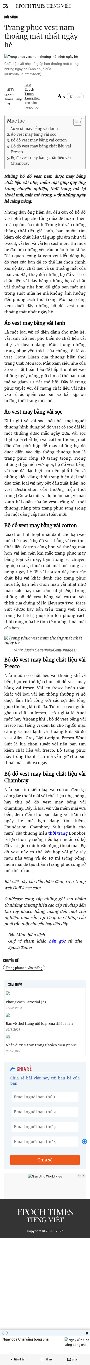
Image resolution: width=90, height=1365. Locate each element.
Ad (79, 1175)
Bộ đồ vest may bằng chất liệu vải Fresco (41, 149)
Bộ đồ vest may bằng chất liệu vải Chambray (41, 160)
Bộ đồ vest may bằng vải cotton (39, 140)
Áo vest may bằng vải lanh (34, 128)
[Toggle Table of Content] (75, 122)
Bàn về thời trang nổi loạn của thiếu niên (39, 1023)
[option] (45, 1345)
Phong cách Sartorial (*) (26, 1002)
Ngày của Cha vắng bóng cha (25, 1339)
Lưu (78, 97)
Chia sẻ (45, 1160)
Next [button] (6, 1333)
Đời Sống (11, 16)
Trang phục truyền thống (24, 968)
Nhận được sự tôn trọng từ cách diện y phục (41, 1045)
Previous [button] (3, 1333)
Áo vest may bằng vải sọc (33, 134)
